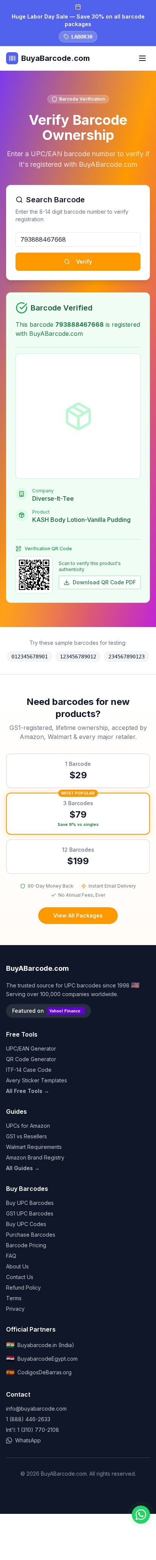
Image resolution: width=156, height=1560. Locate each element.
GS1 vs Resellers (26, 1136)
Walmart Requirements (34, 1147)
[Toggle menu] (142, 58)
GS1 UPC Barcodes (29, 1213)
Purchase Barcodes (30, 1234)
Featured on (46, 1010)
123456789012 (78, 656)
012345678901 (29, 656)
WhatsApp (28, 1440)
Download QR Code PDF (104, 582)
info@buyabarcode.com (36, 1408)
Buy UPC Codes (26, 1224)
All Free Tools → (27, 1091)
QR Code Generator (31, 1059)
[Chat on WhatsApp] (141, 1515)
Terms (14, 1298)
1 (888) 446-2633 (28, 1419)
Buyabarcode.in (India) (40, 1345)
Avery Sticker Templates (36, 1080)
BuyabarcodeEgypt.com (42, 1359)
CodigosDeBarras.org (39, 1372)
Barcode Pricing (26, 1245)
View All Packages (78, 915)
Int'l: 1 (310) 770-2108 (32, 1430)
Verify (84, 261)
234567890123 (126, 656)
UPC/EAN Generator (31, 1048)
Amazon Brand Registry (35, 1157)
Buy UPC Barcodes (30, 1203)
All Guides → (23, 1168)
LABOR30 (81, 37)
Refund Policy (23, 1287)
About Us (17, 1266)
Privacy (15, 1308)
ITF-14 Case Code (28, 1069)
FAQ (11, 1256)
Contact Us (19, 1277)
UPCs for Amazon (28, 1125)
